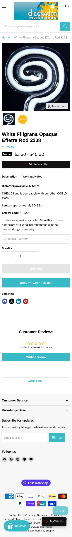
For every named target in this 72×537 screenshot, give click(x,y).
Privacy (55, 515)
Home (6, 37)
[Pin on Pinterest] (25, 301)
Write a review (36, 357)
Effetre (10, 147)
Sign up (57, 437)
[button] (8, 119)
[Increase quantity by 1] (34, 256)
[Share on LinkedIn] (18, 301)
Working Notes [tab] (32, 176)
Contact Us (15, 515)
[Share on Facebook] (4, 301)
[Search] (65, 26)
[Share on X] (11, 301)
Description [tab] (9, 176)
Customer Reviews (36, 515)
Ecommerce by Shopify (41, 530)
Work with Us (36, 522)
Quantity (7, 248)
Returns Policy (12, 518)
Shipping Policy (32, 518)
